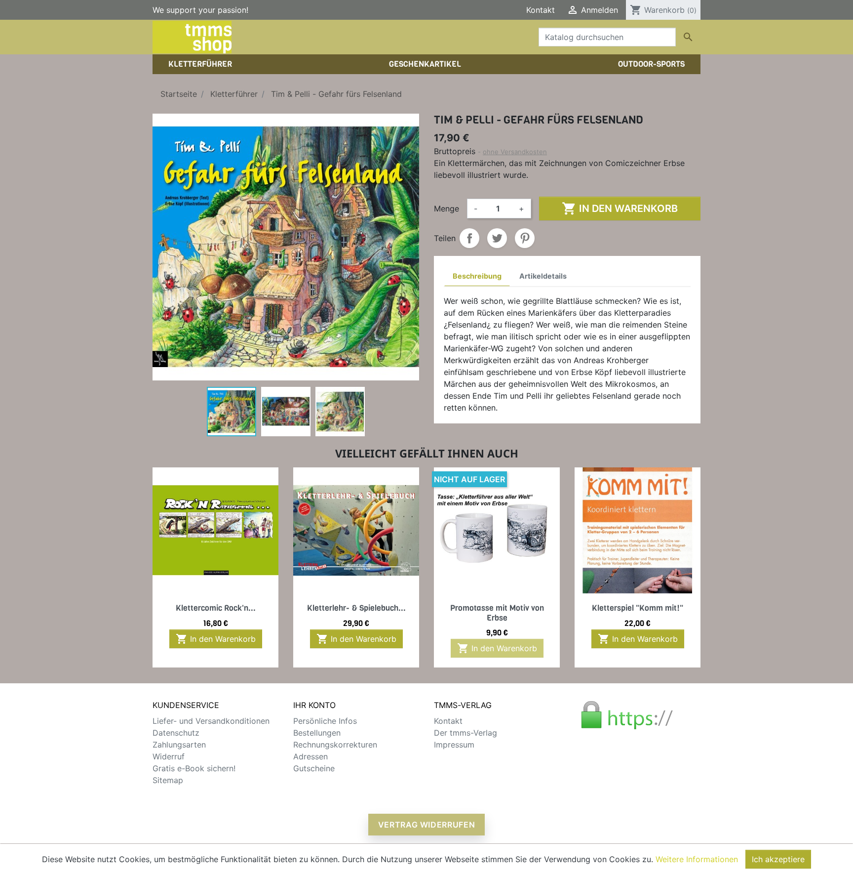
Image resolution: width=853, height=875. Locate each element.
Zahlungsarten (179, 745)
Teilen (469, 238)
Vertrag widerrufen (426, 825)
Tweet (497, 238)
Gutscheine (314, 768)
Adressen (310, 756)
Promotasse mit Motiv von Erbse (497, 613)
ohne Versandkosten (515, 152)
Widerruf (169, 756)
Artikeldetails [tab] (543, 276)
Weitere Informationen (697, 859)
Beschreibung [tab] (477, 276)
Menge (446, 208)
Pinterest (525, 238)
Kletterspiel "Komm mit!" (637, 608)
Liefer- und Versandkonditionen (211, 721)
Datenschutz (176, 733)
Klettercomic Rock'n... (216, 608)
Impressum (454, 745)
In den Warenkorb (620, 208)
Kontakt (540, 10)
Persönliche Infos (325, 721)
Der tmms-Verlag (465, 733)
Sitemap (168, 780)
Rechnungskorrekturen (335, 745)
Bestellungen (317, 733)
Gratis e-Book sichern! (194, 768)
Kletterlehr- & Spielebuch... (356, 608)
